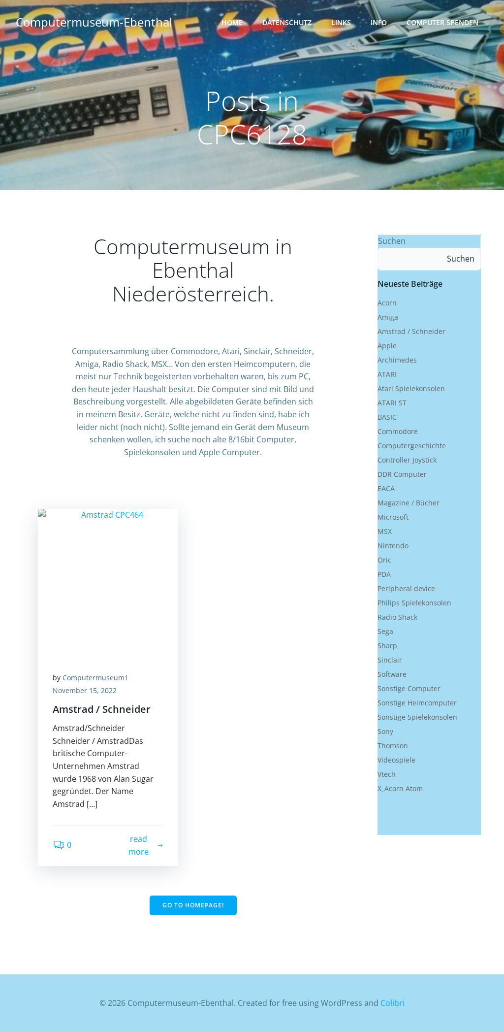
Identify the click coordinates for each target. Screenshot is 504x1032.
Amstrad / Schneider (411, 331)
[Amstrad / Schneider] (108, 581)
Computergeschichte (412, 445)
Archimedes (397, 360)
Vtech (387, 774)
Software (392, 674)
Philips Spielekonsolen (414, 602)
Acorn (387, 302)
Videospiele (396, 760)
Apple (387, 345)
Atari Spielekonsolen (411, 388)
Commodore (398, 431)
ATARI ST (392, 402)
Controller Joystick (407, 460)
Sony (385, 731)
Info (379, 22)
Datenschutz (287, 22)
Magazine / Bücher (409, 502)
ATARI (387, 374)
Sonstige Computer (409, 688)
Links (341, 22)
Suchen (392, 240)
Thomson (393, 745)
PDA (384, 574)
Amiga (388, 317)
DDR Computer (402, 474)
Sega (385, 631)
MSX (385, 531)
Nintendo (393, 545)
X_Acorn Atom (400, 788)
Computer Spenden (442, 22)
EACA (386, 488)
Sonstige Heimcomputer (417, 702)
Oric (384, 560)
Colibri (392, 1003)
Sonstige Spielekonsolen (417, 717)
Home (232, 22)
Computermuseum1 (95, 677)
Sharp (387, 645)
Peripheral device (406, 588)
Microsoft (393, 517)
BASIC (387, 417)
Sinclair (390, 660)
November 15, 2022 (85, 690)
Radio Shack (397, 617)
